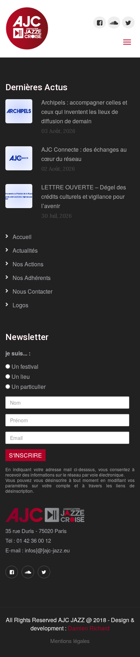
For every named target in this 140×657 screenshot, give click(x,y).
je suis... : (18, 353)
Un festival (24, 367)
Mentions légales (70, 640)
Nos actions (28, 264)
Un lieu (20, 377)
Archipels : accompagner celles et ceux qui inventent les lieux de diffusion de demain (84, 111)
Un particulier (28, 387)
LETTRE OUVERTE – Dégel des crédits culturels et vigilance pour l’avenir (83, 196)
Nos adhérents (32, 278)
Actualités (25, 250)
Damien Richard (88, 628)
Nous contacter (32, 291)
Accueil (22, 237)
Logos (20, 305)
